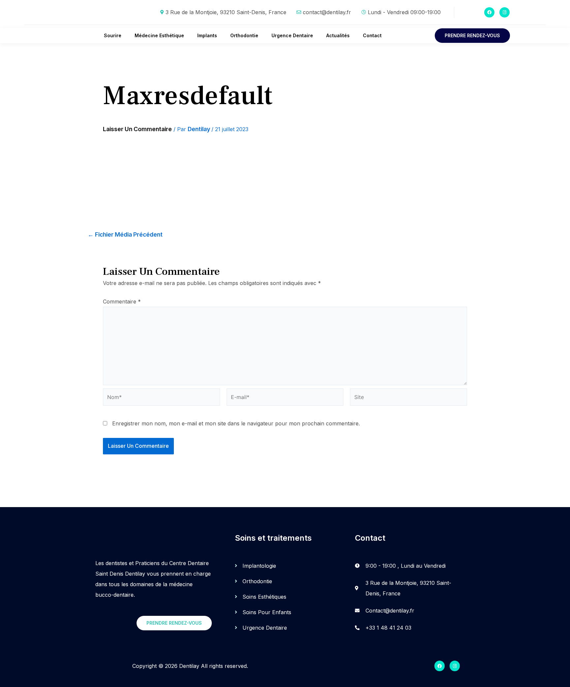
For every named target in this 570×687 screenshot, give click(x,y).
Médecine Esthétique (159, 35)
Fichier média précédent (125, 235)
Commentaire (122, 301)
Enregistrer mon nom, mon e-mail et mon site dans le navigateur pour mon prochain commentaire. (236, 423)
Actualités (338, 35)
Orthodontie (244, 35)
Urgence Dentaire (292, 35)
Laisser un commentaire (137, 129)
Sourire (112, 35)
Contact (372, 35)
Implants (207, 35)
